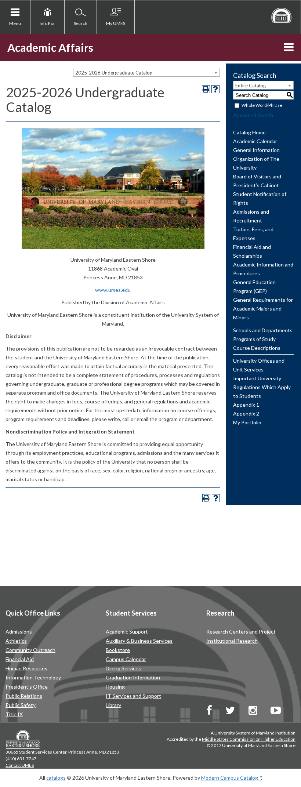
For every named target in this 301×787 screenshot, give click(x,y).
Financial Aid (20, 659)
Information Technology (33, 677)
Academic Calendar (255, 141)
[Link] (209, 712)
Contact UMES (20, 765)
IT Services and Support (133, 696)
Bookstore (118, 650)
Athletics (16, 641)
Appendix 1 (246, 405)
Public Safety (21, 705)
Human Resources (26, 668)
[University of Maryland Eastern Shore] (281, 15)
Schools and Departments (263, 330)
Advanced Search (253, 115)
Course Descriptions (256, 348)
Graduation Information (133, 677)
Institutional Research (232, 641)
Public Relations (24, 696)
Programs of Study (254, 339)
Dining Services (123, 668)
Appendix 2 (246, 413)
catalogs (56, 778)
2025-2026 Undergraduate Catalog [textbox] (113, 73)
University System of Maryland (244, 733)
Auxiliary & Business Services (139, 641)
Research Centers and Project (241, 631)
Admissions (19, 631)
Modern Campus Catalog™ (231, 778)
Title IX (14, 714)
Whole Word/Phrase (262, 105)
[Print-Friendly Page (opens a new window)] (206, 89)
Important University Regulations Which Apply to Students (262, 387)
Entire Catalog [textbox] (250, 85)
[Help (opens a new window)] (215, 89)
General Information (256, 150)
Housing (115, 686)
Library (113, 705)
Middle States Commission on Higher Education (248, 739)
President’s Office (27, 686)
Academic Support (127, 631)
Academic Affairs (50, 47)
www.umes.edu (113, 290)
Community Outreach (30, 650)
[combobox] (146, 72)
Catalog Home (249, 132)
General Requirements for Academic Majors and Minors (263, 308)
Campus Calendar (126, 659)
